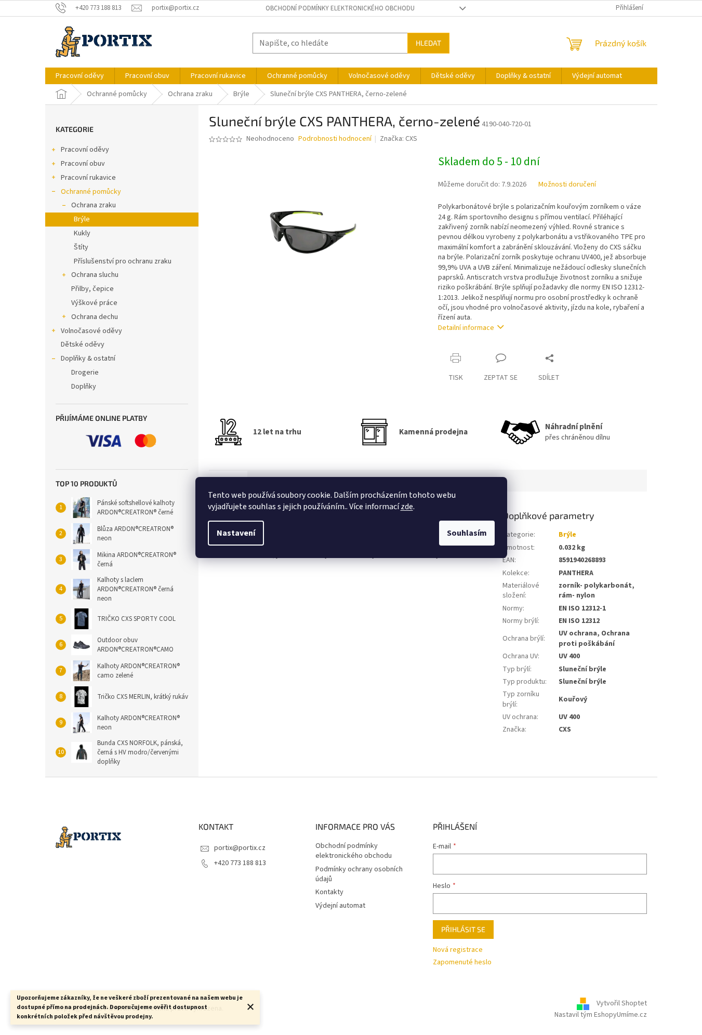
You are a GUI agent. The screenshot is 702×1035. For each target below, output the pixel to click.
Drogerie (85, 372)
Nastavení (236, 533)
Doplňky (83, 386)
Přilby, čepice (92, 289)
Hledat (428, 42)
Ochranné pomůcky (91, 192)
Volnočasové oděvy (91, 331)
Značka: (398, 139)
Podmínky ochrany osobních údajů (359, 874)
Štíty (81, 247)
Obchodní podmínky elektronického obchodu (340, 8)
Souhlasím (467, 533)
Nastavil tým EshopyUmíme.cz (600, 1015)
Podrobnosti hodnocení (335, 139)
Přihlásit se (463, 929)
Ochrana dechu (94, 317)
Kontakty (329, 892)
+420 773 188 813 (240, 863)
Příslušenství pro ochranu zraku (122, 261)
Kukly (82, 233)
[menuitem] (79, 76)
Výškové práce (94, 303)
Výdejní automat (340, 905)
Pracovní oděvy (85, 149)
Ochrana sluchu (94, 275)
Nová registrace (458, 950)
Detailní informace (466, 328)
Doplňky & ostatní (88, 358)
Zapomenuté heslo (462, 962)
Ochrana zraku (93, 205)
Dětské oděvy (82, 344)
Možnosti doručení (567, 185)
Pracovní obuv (83, 163)
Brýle (82, 219)
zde (407, 506)
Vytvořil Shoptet (622, 1003)
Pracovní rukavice (88, 177)
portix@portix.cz (240, 848)
